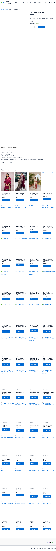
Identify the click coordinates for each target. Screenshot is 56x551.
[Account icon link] (54, 2)
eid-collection (44, 30)
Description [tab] (3, 147)
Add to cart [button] (6, 200)
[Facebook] (47, 542)
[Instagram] (49, 542)
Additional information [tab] (12, 147)
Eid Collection (36, 30)
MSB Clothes (8, 2)
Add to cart (41, 26)
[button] (45, 2)
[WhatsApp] (52, 542)
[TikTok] (50, 542)
